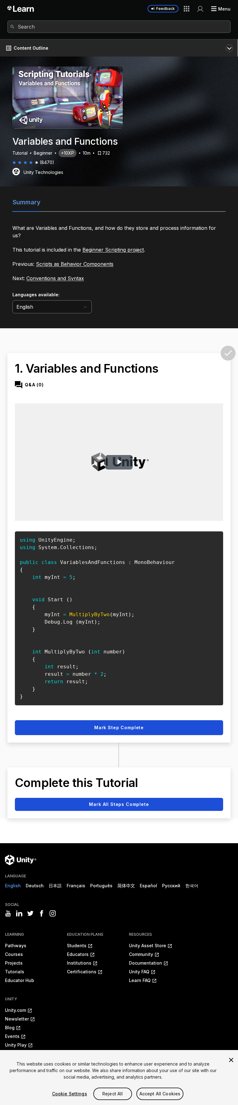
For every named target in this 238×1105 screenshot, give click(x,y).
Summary (26, 202)
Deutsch (35, 885)
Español (148, 885)
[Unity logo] (20, 860)
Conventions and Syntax (55, 278)
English (13, 885)
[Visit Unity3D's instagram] (53, 913)
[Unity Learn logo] (20, 9)
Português (101, 885)
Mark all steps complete (119, 804)
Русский (171, 885)
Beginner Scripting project (113, 250)
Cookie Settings (69, 1093)
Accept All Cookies (160, 1093)
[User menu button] (200, 8)
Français (76, 885)
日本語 (55, 885)
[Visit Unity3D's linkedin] (19, 913)
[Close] (231, 1060)
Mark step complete (119, 727)
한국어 (191, 885)
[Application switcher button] (186, 8)
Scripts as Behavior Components (74, 264)
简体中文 (126, 885)
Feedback (165, 8)
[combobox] (119, 26)
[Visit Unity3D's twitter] (30, 913)
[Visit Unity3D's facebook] (41, 913)
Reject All (112, 1093)
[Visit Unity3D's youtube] (8, 913)
